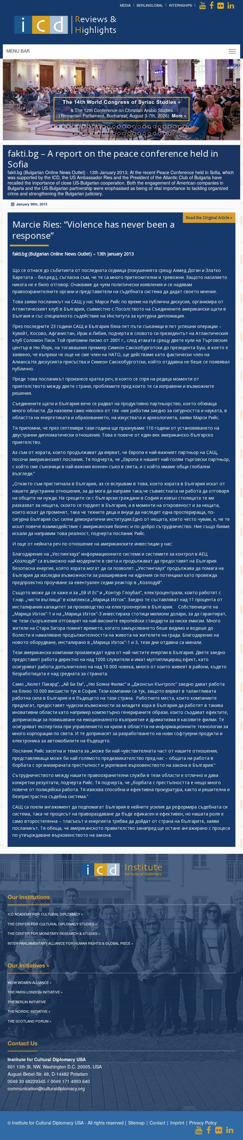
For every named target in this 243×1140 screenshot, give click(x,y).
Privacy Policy (203, 1122)
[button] (21, 100)
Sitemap (136, 1122)
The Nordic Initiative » (29, 1011)
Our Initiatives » (28, 965)
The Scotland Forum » (29, 1020)
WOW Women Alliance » (30, 982)
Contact (157, 1122)
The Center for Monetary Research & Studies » (54, 933)
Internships (180, 5)
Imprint (177, 1122)
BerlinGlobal (150, 5)
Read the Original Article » (209, 217)
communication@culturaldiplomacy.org (46, 1088)
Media (125, 5)
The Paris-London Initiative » (35, 991)
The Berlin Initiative (27, 1001)
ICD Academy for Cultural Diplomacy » (45, 913)
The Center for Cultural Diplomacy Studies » (52, 923)
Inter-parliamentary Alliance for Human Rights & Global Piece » (70, 943)
